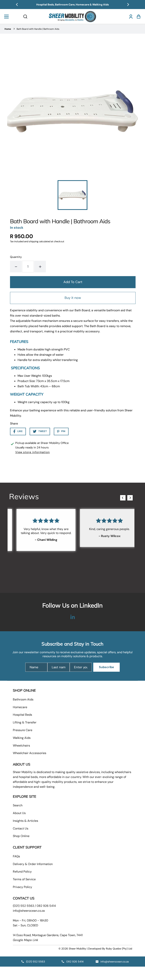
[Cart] (137, 16)
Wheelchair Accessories (29, 753)
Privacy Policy (22, 887)
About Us (19, 813)
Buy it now (73, 297)
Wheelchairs (21, 745)
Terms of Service (24, 879)
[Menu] (7, 16)
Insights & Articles (25, 821)
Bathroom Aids (23, 699)
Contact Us (20, 828)
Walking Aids (22, 738)
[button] (25, 16)
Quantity (16, 257)
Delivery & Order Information (33, 864)
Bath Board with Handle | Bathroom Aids (38, 28)
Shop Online (21, 836)
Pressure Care (22, 730)
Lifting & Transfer (24, 722)
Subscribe (106, 667)
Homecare (20, 707)
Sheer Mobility (77, 948)
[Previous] (17, 4)
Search (17, 805)
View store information (32, 452)
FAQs (16, 856)
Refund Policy (22, 872)
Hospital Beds (22, 715)
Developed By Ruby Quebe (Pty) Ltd (110, 948)
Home (8, 28)
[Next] (128, 4)
